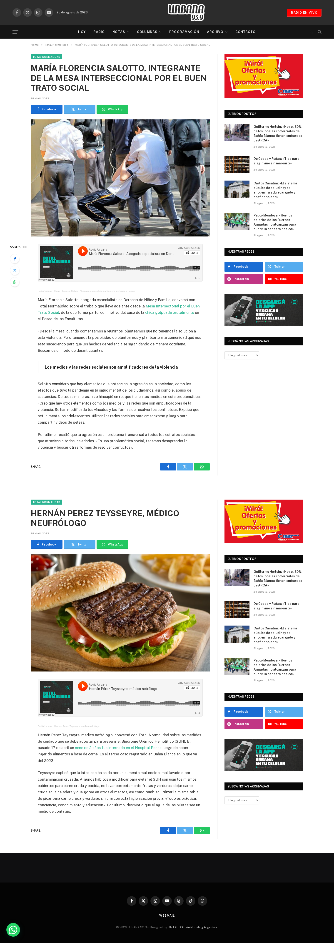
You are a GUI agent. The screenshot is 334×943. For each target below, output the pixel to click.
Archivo (215, 32)
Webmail (167, 915)
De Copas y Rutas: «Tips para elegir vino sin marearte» (276, 161)
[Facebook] (14, 258)
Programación (184, 32)
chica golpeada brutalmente (169, 312)
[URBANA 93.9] (191, 12)
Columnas (147, 32)
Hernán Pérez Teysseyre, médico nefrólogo (77, 726)
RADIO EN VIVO (304, 12)
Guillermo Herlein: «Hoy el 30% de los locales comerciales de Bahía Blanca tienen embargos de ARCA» (278, 133)
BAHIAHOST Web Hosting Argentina (192, 927)
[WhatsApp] (14, 282)
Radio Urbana (45, 291)
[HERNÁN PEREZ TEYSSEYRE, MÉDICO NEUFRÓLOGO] (120, 612)
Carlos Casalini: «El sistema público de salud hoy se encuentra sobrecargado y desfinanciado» (275, 190)
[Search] (319, 32)
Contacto (245, 32)
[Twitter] (14, 270)
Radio (99, 32)
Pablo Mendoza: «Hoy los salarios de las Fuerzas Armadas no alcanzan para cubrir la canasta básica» (275, 222)
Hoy (81, 32)
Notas (118, 32)
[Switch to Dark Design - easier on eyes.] (312, 32)
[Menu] (15, 32)
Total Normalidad (46, 56)
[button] (13, 930)
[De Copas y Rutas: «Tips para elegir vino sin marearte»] (236, 164)
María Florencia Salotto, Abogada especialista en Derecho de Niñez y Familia (94, 291)
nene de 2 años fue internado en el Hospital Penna (118, 747)
